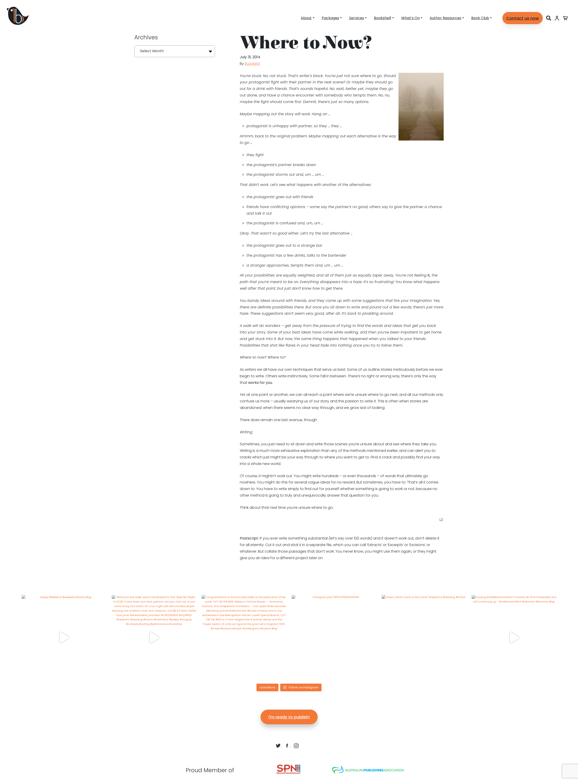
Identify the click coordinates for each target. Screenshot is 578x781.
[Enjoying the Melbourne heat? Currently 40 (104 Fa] (514, 637)
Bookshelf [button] (382, 18)
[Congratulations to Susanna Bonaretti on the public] (244, 637)
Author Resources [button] (445, 18)
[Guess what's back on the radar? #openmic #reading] (424, 637)
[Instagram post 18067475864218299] (334, 637)
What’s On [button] (410, 18)
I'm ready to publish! (289, 717)
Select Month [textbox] (152, 51)
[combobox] (174, 51)
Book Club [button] (480, 18)
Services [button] (356, 18)
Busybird (252, 63)
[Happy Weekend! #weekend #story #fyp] (64, 637)
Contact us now (522, 18)
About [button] (306, 18)
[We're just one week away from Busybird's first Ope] (154, 637)
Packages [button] (330, 18)
